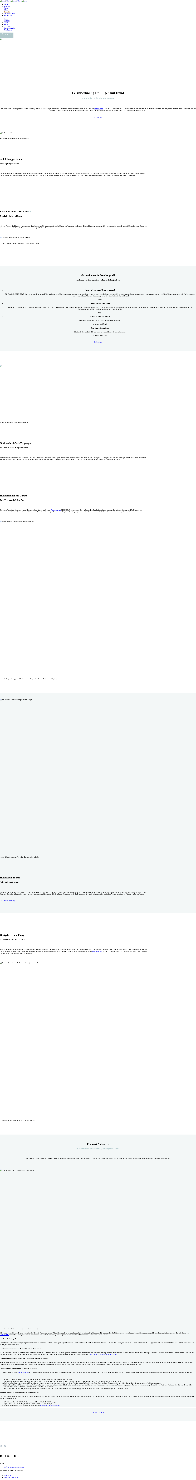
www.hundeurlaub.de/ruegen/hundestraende (103, 1354)
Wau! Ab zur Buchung (7, 900)
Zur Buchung (6, 34)
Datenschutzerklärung (11, 1477)
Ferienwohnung (99, 109)
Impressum (7, 1475)
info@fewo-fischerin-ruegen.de (14, 1467)
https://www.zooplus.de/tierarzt (50, 1405)
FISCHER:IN (4, 1335)
